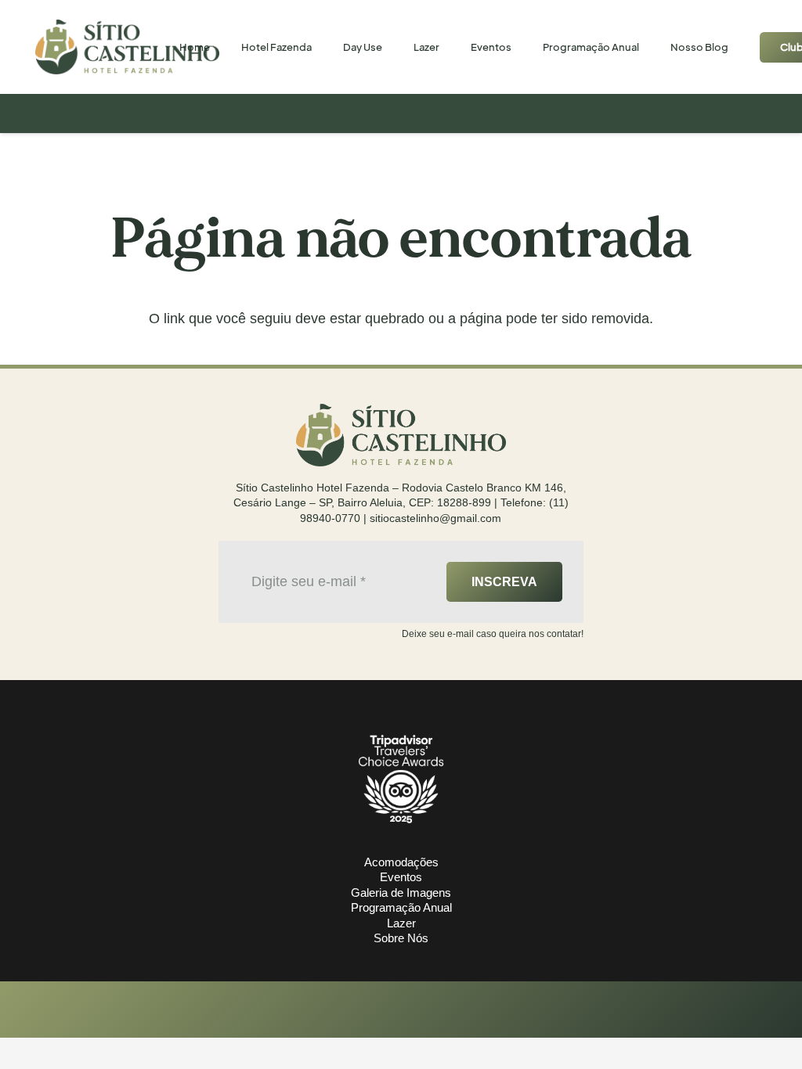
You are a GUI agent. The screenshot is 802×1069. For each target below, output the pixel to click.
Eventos (401, 877)
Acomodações (401, 862)
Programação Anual (401, 907)
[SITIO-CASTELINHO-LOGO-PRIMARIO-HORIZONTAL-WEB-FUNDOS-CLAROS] (127, 47)
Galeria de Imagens (401, 892)
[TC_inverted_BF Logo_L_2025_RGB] (401, 777)
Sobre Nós (401, 938)
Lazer (401, 923)
